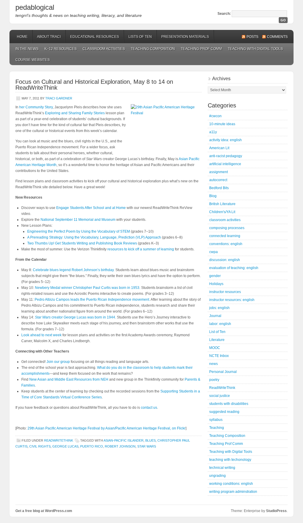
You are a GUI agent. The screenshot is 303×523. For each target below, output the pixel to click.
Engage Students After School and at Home (91, 208)
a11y (213, 132)
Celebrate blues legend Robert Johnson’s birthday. (74, 270)
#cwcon (215, 116)
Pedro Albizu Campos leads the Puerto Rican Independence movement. (92, 299)
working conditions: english (231, 484)
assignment (218, 172)
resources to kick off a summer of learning (140, 249)
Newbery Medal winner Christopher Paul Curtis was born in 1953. (87, 288)
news (213, 364)
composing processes (226, 228)
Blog (213, 196)
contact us (149, 407)
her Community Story (36, 107)
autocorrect (218, 180)
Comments (277, 37)
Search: (224, 14)
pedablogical (34, 7)
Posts (252, 37)
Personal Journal (223, 372)
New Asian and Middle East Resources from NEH (68, 379)
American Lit (219, 148)
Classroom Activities (104, 49)
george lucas (65, 446)
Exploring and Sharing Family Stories (75, 113)
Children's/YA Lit (222, 212)
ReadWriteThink (58, 440)
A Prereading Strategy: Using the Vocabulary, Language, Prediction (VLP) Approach (94, 237)
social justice (219, 396)
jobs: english (219, 308)
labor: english (220, 324)
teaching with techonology (230, 460)
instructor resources (225, 292)
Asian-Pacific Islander (124, 440)
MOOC (214, 348)
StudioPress (276, 511)
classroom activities (225, 220)
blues (150, 440)
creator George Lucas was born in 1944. (75, 317)
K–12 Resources (60, 49)
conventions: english (225, 244)
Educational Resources (94, 37)
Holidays (216, 284)
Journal (215, 316)
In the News (26, 49)
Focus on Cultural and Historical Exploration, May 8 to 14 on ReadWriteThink (94, 84)
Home (22, 37)
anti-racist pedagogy (225, 156)
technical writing (222, 468)
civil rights (40, 446)
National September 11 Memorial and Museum (78, 220)
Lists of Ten (140, 37)
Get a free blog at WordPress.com (43, 511)
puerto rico (91, 446)
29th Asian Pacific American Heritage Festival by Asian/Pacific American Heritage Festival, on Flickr (107, 428)
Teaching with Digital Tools (255, 49)
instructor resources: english (231, 300)
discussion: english (224, 260)
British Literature (222, 204)
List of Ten (217, 332)
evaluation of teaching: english (233, 268)
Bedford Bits (219, 188)
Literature (217, 340)
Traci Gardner (58, 98)
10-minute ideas (222, 124)
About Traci (49, 37)
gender (215, 276)
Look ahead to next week (41, 335)
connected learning (224, 236)
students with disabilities (228, 404)
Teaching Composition (153, 49)
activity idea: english (225, 140)
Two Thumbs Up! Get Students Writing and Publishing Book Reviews (82, 243)
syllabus (216, 420)
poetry (214, 380)
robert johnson (120, 446)
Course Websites (32, 60)
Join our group (58, 362)
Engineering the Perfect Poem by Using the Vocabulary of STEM (78, 231)
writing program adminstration (233, 492)
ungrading (217, 476)
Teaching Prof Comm (201, 49)
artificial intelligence (225, 164)
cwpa (213, 252)
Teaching (216, 428)
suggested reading (224, 412)
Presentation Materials (185, 37)
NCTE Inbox (219, 356)
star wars (146, 446)
